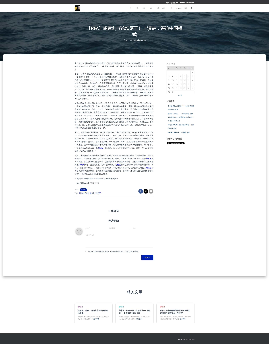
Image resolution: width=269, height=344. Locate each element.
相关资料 (83, 189)
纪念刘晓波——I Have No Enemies (180, 2)
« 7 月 (180, 95)
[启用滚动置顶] (265, 339)
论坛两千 (98, 193)
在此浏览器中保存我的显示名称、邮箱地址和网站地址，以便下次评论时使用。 (114, 251)
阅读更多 (96, 319)
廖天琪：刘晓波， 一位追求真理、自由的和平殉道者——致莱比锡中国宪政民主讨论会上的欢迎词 (181, 117)
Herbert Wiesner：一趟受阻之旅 (179, 132)
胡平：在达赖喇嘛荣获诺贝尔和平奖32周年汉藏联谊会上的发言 (175, 311)
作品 (137, 8)
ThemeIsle (188, 339)
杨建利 (92, 193)
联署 (158, 8)
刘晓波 (81, 193)
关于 (186, 8)
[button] (131, 8)
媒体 (144, 8)
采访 (163, 8)
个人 (130, 8)
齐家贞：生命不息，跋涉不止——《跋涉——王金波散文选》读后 (134, 311)
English (178, 8)
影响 (151, 8)
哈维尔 (87, 193)
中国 (170, 8)
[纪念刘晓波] (77, 8)
